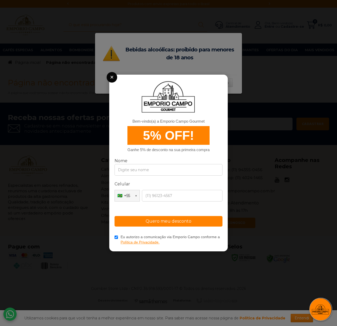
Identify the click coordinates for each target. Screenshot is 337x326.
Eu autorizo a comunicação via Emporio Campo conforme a (170, 239)
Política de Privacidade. (140, 242)
